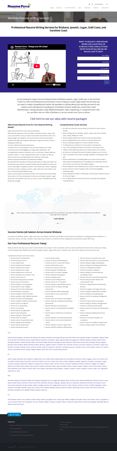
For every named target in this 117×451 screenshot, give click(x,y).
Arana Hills (68, 337)
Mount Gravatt (12, 383)
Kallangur (60, 368)
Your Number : (105, 68)
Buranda (10, 345)
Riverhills (101, 387)
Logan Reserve (12, 371)
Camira (84, 347)
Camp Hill (44, 347)
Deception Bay (57, 349)
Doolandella (16, 349)
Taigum (64, 402)
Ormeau (85, 385)
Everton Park (104, 359)
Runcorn (82, 387)
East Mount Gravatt (80, 359)
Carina (28, 347)
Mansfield (63, 383)
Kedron (54, 366)
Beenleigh (92, 342)
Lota (98, 368)
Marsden (50, 383)
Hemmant (46, 364)
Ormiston (74, 385)
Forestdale (11, 361)
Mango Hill (17, 380)
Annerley (15, 337)
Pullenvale (24, 387)
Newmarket (18, 385)
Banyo (57, 340)
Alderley (62, 337)
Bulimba (22, 340)
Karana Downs (97, 366)
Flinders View (54, 361)
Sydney (98, 427)
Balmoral (42, 345)
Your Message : (104, 75)
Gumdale (77, 361)
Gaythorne (84, 361)
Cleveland (22, 347)
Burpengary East (74, 340)
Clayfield (48, 345)
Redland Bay (76, 387)
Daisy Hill (64, 349)
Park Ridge (17, 387)
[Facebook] (89, 4)
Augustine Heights (85, 337)
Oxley (69, 385)
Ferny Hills (35, 361)
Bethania (20, 345)
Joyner (31, 366)
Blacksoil (94, 340)
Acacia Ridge (55, 337)
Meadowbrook (88, 380)
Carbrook (33, 347)
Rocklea (63, 387)
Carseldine (96, 345)
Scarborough (60, 399)
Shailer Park (21, 402)
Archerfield (48, 337)
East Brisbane (70, 359)
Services (95, 8)
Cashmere (106, 347)
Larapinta (72, 368)
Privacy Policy (64, 424)
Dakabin (38, 349)
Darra (51, 349)
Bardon (63, 342)
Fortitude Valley (18, 361)
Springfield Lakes (51, 399)
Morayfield (43, 380)
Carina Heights (90, 347)
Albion (74, 337)
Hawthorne (88, 364)
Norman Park (48, 385)
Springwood (28, 402)
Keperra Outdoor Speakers (75, 366)
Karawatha (14, 368)
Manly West (44, 383)
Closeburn (54, 345)
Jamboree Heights (39, 366)
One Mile (80, 385)
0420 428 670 (99, 4)
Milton (67, 380)
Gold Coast (83, 427)
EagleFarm (31, 359)
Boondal (98, 342)
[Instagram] (92, 4)
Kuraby (55, 368)
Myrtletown (76, 383)
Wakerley (10, 404)
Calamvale (58, 347)
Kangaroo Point (87, 366)
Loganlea (84, 368)
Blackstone (89, 340)
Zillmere (21, 404)
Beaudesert (17, 342)
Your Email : (105, 62)
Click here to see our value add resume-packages (58, 119)
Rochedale (11, 390)
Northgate (41, 385)
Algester (21, 337)
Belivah (31, 345)
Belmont (26, 345)
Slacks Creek (86, 399)
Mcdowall (24, 380)
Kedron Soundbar (62, 366)
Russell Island (89, 387)
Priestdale (91, 385)
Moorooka (11, 380)
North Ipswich (97, 383)
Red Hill (96, 387)
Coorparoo (71, 347)
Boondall (28, 342)
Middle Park (30, 380)
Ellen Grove (42, 359)
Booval (23, 342)
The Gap (35, 402)
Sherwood (14, 402)
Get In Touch (14, 414)
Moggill (55, 380)
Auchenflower (95, 337)
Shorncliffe (79, 399)
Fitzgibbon (71, 361)
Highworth (31, 364)
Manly (81, 380)
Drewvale (28, 349)
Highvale (102, 364)
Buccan (15, 345)
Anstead (10, 337)
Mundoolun (83, 383)
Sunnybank (104, 399)
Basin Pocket (101, 340)
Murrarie (49, 380)
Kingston (42, 368)
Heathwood (74, 364)
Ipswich (10, 366)
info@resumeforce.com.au (20, 432)
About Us (59, 8)
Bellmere (38, 340)
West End (16, 404)
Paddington (98, 385)
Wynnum (106, 402)
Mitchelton (96, 380)
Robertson (44, 390)
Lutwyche (66, 368)
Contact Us (105, 8)
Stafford (67, 399)
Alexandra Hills (28, 337)
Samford (28, 399)
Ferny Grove (27, 361)
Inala (14, 366)
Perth (61, 429)
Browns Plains (85, 342)
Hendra (52, 364)
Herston (56, 364)
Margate (37, 380)
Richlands (69, 387)
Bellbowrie (69, 342)
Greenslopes (97, 361)
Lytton (18, 371)
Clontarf (102, 345)
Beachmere (44, 340)
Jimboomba (48, 366)
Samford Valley (35, 399)
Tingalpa (46, 402)
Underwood (70, 402)
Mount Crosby (104, 380)
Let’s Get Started (70, 8)
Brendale (82, 340)
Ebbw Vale (63, 359)
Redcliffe (26, 390)
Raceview (38, 390)
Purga (29, 387)
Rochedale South (19, 390)
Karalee (30, 368)
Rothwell (32, 390)
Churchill (75, 345)
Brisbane (36, 345)
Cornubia (16, 347)
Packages (87, 8)
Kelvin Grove (36, 368)
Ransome (58, 387)
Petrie (33, 387)
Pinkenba (46, 387)
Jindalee (26, 366)
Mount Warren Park (34, 383)
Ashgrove (102, 337)
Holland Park (23, 364)
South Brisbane (12, 399)
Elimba (48, 359)
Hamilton (81, 364)
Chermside (69, 345)
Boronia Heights (30, 340)
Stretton (92, 399)
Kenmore (24, 368)
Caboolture (51, 347)
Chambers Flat (61, 345)
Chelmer (10, 349)
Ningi (13, 385)
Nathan (35, 385)
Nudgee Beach (57, 385)
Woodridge (100, 402)
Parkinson (11, 387)
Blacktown (50, 342)
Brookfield (11, 342)
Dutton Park (45, 349)
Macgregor (57, 383)
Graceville (10, 364)
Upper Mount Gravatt (80, 402)
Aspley (43, 337)
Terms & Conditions (65, 422)
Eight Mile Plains (22, 359)
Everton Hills (96, 359)
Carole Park (82, 345)
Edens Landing (55, 359)
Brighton (103, 342)
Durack (23, 349)
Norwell (24, 385)
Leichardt (90, 368)
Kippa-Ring (49, 368)
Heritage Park (39, 364)
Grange (104, 361)
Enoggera (89, 359)
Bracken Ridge (43, 342)
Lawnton (78, 368)
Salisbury (43, 399)
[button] (107, 4)
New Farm (64, 385)
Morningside (61, 380)
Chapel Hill (89, 345)
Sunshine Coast (90, 427)
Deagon (33, 349)
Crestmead (65, 347)
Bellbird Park (76, 342)
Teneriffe (40, 402)
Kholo (19, 368)
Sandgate (72, 399)
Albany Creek (37, 337)
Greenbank (90, 361)
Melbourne (103, 427)
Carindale (78, 347)
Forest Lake (47, 361)
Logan (95, 368)
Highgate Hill (95, 364)
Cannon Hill (99, 347)
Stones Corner (21, 399)
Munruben (90, 383)
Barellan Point (16, 340)
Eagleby (36, 359)
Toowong (52, 402)
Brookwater (51, 340)
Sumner (98, 399)
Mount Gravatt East (22, 383)
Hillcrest (62, 364)
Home (51, 8)
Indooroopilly (20, 366)
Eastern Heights (12, 359)
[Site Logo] (19, 6)
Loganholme (104, 368)
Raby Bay (52, 387)
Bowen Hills (35, 342)
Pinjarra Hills (39, 387)
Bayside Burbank (64, 340)
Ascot (78, 337)
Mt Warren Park (74, 380)
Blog (79, 8)
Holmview (68, 364)
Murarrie (69, 383)
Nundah (30, 385)
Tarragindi (58, 402)
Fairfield (40, 361)
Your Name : (105, 55)
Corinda (39, 347)
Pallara (104, 385)
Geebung (16, 364)
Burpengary (57, 342)
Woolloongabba (91, 402)
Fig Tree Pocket (63, 361)
